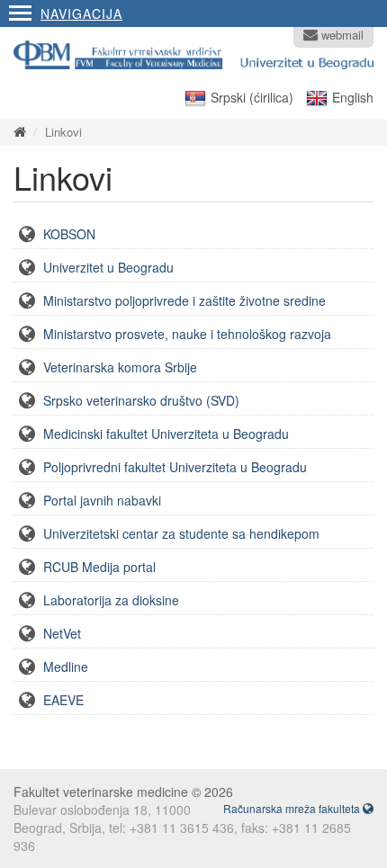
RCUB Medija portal (99, 567)
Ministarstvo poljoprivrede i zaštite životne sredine (184, 300)
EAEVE (63, 700)
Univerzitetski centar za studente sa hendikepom (181, 533)
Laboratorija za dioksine (111, 600)
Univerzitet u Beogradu (108, 267)
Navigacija (81, 13)
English (353, 97)
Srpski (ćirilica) (252, 97)
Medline (65, 667)
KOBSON (69, 234)
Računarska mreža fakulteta (293, 808)
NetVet (62, 633)
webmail (341, 35)
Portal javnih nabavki (102, 500)
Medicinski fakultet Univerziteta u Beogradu (166, 434)
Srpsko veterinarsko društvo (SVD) (141, 400)
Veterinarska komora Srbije (120, 367)
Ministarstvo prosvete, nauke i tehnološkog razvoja (187, 334)
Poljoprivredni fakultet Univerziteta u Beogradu (175, 467)
